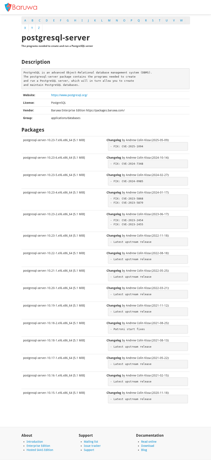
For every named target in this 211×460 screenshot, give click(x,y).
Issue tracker (92, 445)
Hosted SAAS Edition (40, 450)
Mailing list (91, 441)
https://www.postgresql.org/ (69, 95)
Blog (144, 450)
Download (147, 445)
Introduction (35, 441)
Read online (149, 441)
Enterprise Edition (38, 445)
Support (89, 450)
